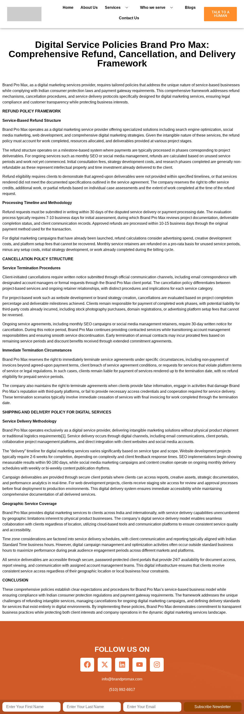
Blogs (190, 7)
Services (113, 7)
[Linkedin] (122, 665)
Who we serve (152, 7)
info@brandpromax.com (122, 679)
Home (68, 7)
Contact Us (129, 18)
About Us (89, 7)
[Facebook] (87, 665)
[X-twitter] (105, 665)
